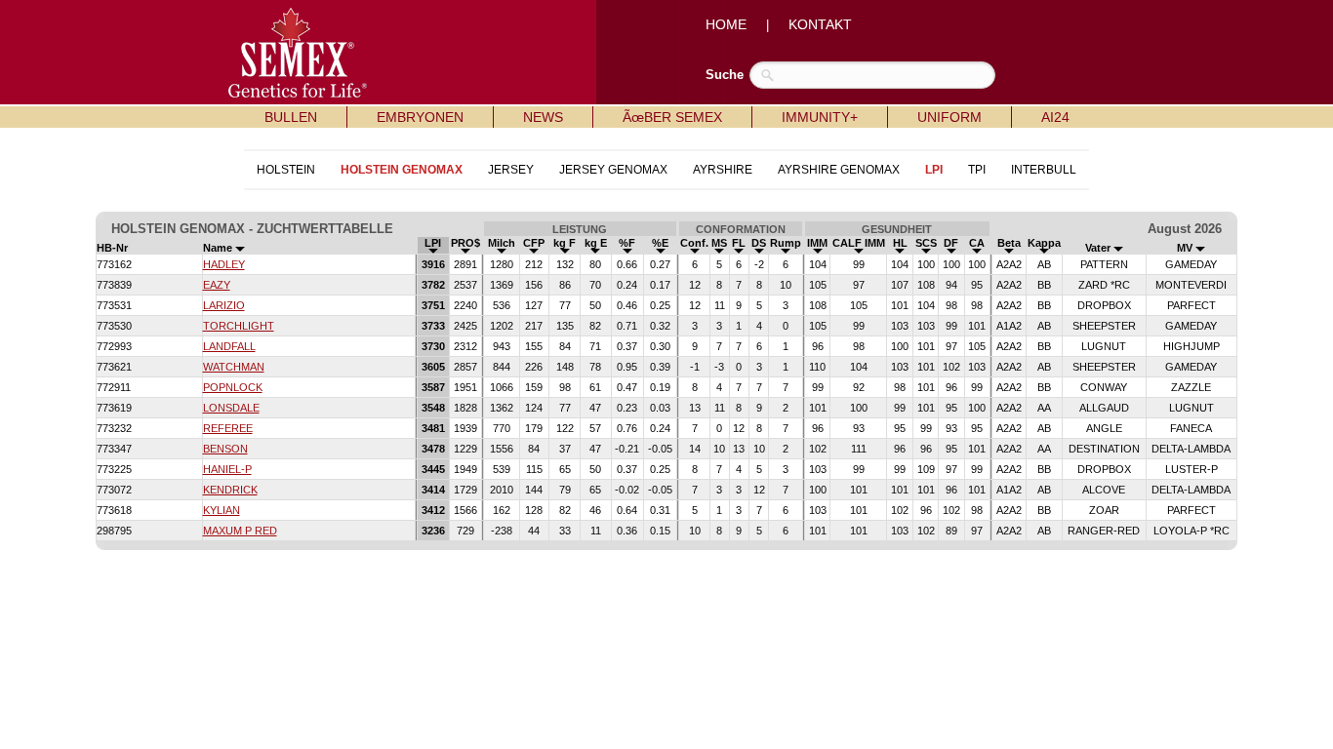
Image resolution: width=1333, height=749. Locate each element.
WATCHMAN (233, 367)
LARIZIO (224, 305)
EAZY (216, 285)
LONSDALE (231, 408)
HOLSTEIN (286, 170)
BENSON (225, 448)
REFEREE (228, 428)
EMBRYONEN (420, 117)
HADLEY (224, 264)
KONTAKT (820, 24)
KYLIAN (221, 510)
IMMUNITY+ (820, 117)
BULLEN (290, 117)
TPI (977, 170)
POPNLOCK (233, 387)
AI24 (1055, 117)
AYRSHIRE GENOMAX (839, 170)
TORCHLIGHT (238, 326)
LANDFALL (229, 346)
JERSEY (511, 170)
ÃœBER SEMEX (672, 117)
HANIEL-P (227, 469)
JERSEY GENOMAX (613, 170)
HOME (726, 24)
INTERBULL (1043, 170)
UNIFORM (949, 117)
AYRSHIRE (722, 170)
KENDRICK (230, 489)
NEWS (543, 117)
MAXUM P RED (240, 530)
